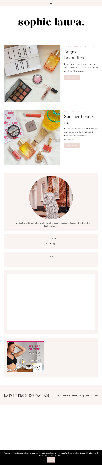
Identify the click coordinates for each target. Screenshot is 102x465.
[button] (51, 3)
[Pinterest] (51, 244)
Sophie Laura (51, 22)
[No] (99, 457)
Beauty (67, 111)
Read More (72, 77)
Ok (51, 460)
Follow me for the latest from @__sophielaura (75, 396)
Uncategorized (71, 46)
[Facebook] (47, 244)
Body (74, 111)
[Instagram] (54, 244)
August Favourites (74, 54)
